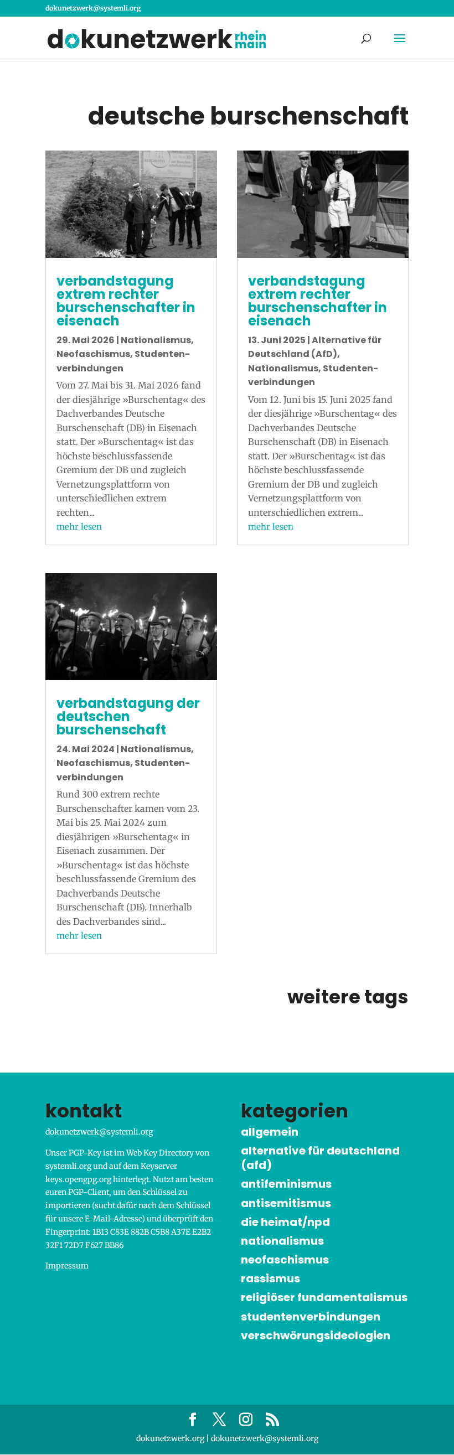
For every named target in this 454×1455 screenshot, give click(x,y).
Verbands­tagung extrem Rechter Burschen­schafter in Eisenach (125, 301)
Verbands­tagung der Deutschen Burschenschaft (128, 716)
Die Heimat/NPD (285, 1222)
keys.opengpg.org (78, 1179)
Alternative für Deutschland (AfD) (320, 1158)
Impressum (67, 1266)
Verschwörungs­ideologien (315, 1335)
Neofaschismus (93, 354)
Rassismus (270, 1278)
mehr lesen (79, 526)
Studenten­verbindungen (310, 1316)
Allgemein (269, 1132)
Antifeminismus (286, 1184)
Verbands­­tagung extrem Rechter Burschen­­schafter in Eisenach (317, 301)
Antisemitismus (286, 1203)
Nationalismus (156, 340)
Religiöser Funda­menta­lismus (324, 1297)
